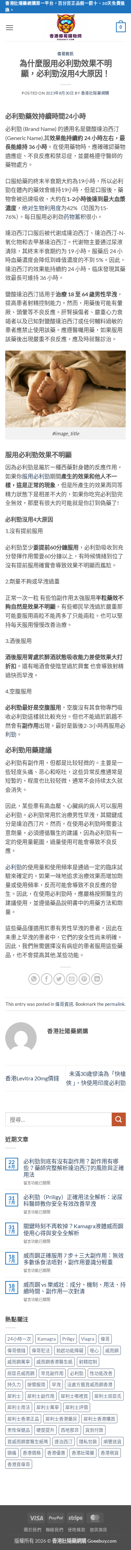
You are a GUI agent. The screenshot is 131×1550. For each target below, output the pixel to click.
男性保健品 (18, 1430)
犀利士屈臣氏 (108, 1396)
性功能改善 (101, 1373)
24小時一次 (19, 1339)
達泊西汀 (63, 1441)
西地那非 (70, 1430)
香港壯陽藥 (83, 1452)
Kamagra (46, 1339)
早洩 (56, 1384)
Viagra (87, 1339)
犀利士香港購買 (99, 1418)
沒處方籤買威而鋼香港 (89, 1384)
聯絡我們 (54, 1529)
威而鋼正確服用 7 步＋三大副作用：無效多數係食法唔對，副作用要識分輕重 (73, 1258)
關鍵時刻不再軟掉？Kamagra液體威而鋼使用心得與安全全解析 (73, 1229)
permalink (115, 1004)
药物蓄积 (75, 216)
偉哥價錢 (16, 1350)
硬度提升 (45, 1430)
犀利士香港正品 (23, 1418)
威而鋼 (112, 1350)
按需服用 (36, 1384)
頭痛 (11, 1452)
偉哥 (105, 1339)
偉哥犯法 (41, 1350)
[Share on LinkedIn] (97, 979)
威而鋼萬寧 (18, 1361)
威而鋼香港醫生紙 (54, 1361)
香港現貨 (110, 1452)
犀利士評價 (76, 1407)
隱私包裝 (88, 1441)
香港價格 (32, 1452)
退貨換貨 (98, 1529)
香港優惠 (56, 1452)
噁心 (94, 1350)
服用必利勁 (36, 476)
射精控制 (88, 1361)
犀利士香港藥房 (61, 1418)
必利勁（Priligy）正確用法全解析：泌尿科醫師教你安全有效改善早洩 (73, 1200)
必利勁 (13, 867)
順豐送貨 (112, 1441)
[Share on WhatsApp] (34, 979)
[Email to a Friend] (72, 979)
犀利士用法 (18, 1407)
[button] (9, 27)
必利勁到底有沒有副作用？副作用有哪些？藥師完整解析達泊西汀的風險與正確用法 (73, 1168)
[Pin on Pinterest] (84, 979)
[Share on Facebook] (46, 979)
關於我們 (32, 1529)
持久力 (14, 1384)
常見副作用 (52, 1373)
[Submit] (119, 1119)
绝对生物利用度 (41, 208)
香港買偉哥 (18, 1464)
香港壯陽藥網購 (95, 93)
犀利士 (14, 1396)
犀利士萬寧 (47, 1407)
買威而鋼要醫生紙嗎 (27, 1441)
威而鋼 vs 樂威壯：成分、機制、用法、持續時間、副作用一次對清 (74, 1287)
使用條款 (76, 1529)
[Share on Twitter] (59, 979)
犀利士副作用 (40, 1396)
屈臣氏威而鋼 (21, 1373)
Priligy (68, 1339)
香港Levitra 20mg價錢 (32, 1078)
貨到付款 (94, 1430)
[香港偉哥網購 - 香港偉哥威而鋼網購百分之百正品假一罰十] (66, 27)
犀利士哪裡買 (74, 1396)
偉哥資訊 (65, 53)
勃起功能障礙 (69, 1350)
